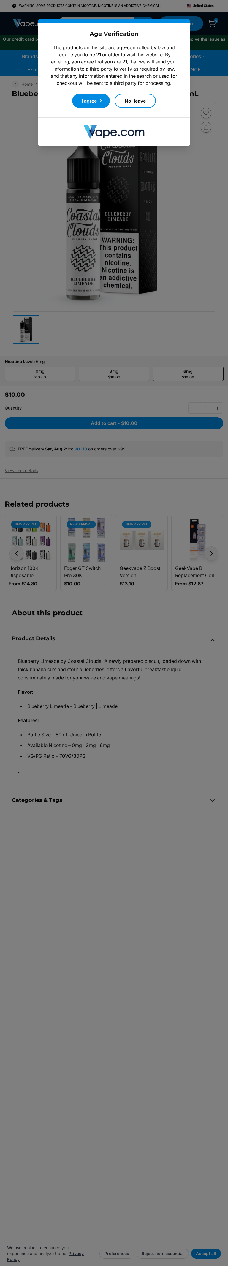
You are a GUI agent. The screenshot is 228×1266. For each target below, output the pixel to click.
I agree (89, 101)
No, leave (135, 101)
